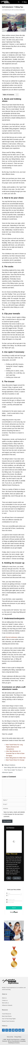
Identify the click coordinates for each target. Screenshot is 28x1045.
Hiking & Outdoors (9, 765)
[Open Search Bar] (19, 2)
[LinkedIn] (10, 1030)
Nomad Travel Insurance (8, 1021)
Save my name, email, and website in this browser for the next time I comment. (14, 814)
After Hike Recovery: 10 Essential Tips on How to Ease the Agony (15, 753)
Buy (9, 878)
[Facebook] (3, 1030)
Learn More (17, 878)
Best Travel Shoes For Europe (15, 760)
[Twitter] (16, 1030)
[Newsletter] (23, 1030)
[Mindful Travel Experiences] (5, 2)
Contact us (5, 1000)
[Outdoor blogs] (14, 963)
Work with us (5, 1002)
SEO (9, 1041)
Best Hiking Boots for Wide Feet (15, 758)
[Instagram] (6, 1030)
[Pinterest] (13, 1030)
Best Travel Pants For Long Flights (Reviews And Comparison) (14, 747)
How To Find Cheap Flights (9, 1018)
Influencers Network (7, 1005)
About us (4, 998)
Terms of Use (10, 1036)
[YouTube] (19, 1030)
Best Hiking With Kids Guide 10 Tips (15, 767)
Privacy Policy (17, 1036)
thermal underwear (11, 637)
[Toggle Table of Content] (16, 94)
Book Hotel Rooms (7, 1016)
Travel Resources (6, 1013)
